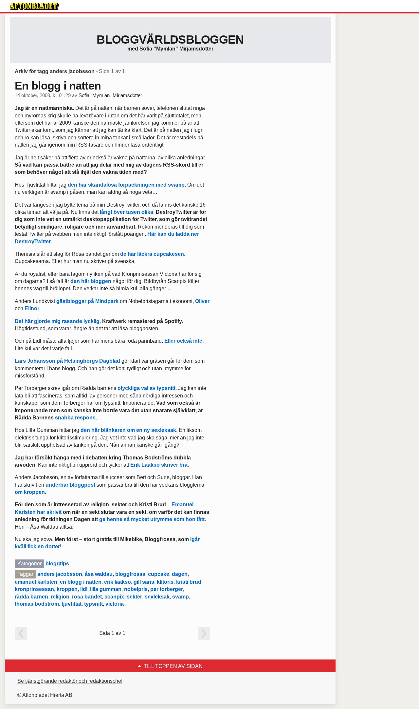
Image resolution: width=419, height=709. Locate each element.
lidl (83, 589)
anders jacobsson (59, 574)
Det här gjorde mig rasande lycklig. (58, 321)
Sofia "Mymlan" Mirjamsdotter (110, 95)
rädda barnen (31, 596)
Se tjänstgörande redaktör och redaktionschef (69, 681)
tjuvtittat (72, 604)
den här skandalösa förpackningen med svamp (126, 185)
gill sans (144, 582)
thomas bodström (37, 604)
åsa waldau (99, 574)
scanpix (114, 596)
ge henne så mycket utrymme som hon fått (152, 519)
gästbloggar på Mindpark (87, 301)
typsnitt (93, 604)
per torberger (166, 589)
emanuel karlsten (36, 582)
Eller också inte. (184, 341)
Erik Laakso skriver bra (159, 465)
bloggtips (57, 563)
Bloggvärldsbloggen (170, 39)
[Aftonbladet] (34, 6)
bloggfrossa (130, 574)
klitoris (165, 582)
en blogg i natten (80, 582)
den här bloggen (90, 281)
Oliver (202, 301)
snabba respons (75, 417)
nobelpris (136, 589)
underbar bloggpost (70, 485)
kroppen (67, 589)
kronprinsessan (34, 589)
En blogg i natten (58, 85)
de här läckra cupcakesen (152, 254)
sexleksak (157, 596)
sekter (134, 596)
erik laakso (117, 582)
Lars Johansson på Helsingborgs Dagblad (67, 361)
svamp (180, 596)
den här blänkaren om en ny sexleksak (128, 430)
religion (60, 596)
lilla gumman (105, 589)
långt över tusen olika (126, 212)
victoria (114, 604)
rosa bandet (87, 596)
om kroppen (30, 492)
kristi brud (188, 582)
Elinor (32, 308)
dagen (180, 574)
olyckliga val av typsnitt (145, 388)
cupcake (158, 574)
